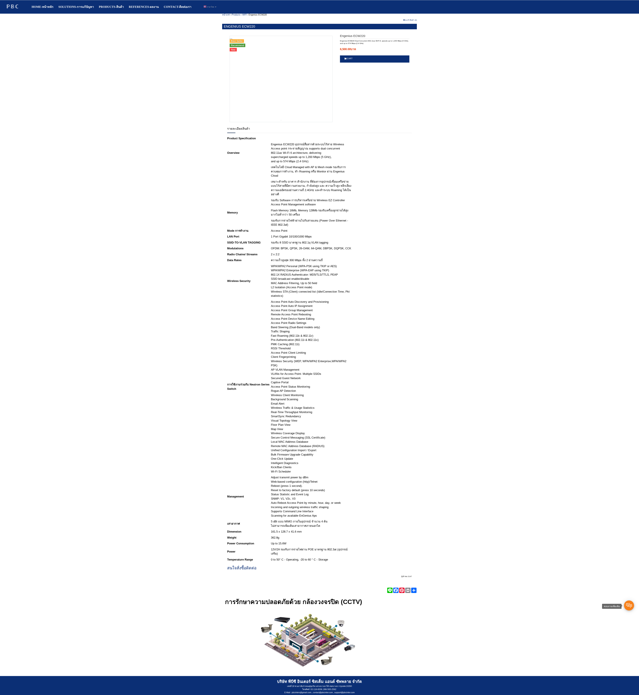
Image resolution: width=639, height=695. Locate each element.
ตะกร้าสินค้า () (411, 20)
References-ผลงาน (144, 6)
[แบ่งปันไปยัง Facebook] (396, 590)
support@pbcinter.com (344, 692)
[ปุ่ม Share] (402, 590)
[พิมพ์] (408, 590)
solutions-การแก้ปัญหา (76, 6)
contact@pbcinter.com (323, 692)
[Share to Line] (390, 590)
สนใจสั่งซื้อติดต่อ (241, 568)
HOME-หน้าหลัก (42, 6)
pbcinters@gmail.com (301, 692)
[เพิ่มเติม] (414, 590)
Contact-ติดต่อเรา (177, 6)
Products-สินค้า (111, 6)
